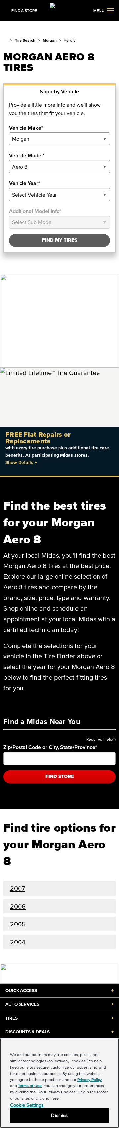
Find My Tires (59, 240)
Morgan (50, 40)
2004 (17, 942)
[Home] (5, 40)
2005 (18, 924)
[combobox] (59, 138)
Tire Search (25, 40)
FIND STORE (59, 776)
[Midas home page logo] (59, 10)
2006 (18, 906)
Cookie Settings (27, 1105)
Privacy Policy (89, 1079)
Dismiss (59, 1115)
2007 (17, 888)
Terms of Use (30, 1085)
